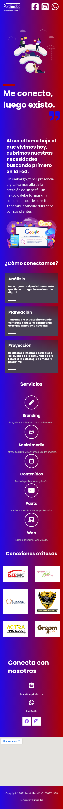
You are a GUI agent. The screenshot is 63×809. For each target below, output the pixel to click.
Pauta (31, 503)
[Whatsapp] (55, 6)
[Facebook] (35, 6)
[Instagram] (45, 6)
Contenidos (31, 474)
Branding (31, 415)
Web (31, 533)
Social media (31, 445)
